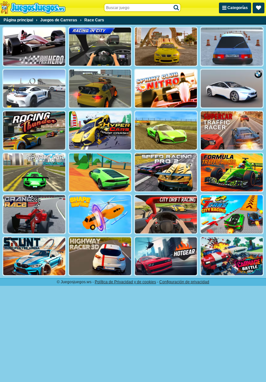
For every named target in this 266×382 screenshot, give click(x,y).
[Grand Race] (34, 214)
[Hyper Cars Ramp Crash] (100, 130)
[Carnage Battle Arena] (232, 256)
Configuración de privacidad (184, 282)
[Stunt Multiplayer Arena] (34, 256)
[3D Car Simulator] (100, 89)
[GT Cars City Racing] (232, 214)
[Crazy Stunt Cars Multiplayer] (34, 89)
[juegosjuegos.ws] (33, 8)
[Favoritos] (258, 8)
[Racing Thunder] (34, 130)
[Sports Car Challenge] (34, 172)
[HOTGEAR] (166, 256)
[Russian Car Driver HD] (232, 47)
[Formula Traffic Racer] (232, 172)
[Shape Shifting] (100, 214)
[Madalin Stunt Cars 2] (100, 172)
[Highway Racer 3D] (100, 256)
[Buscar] (176, 8)
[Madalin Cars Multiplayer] (166, 130)
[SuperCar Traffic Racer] (232, 130)
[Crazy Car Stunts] (166, 47)
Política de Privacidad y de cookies (125, 282)
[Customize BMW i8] (232, 89)
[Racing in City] (100, 47)
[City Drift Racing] (166, 214)
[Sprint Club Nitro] (166, 89)
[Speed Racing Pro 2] (166, 172)
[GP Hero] (34, 47)
